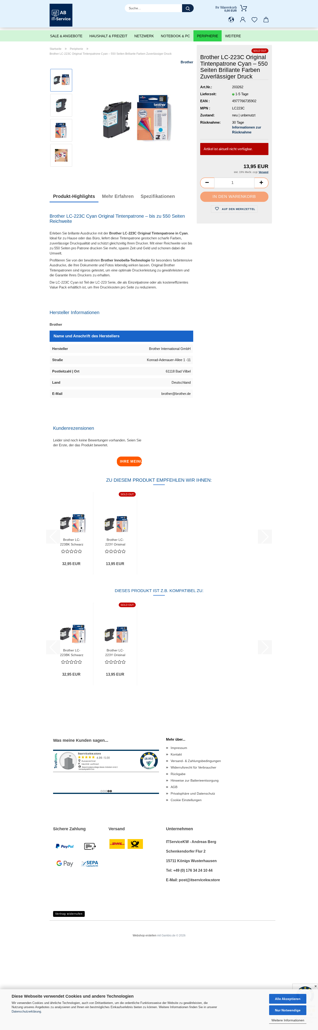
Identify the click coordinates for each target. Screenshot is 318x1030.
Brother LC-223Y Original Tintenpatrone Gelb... (115, 541)
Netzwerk (144, 36)
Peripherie (207, 36)
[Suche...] (188, 8)
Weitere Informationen (287, 1020)
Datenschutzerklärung (26, 1011)
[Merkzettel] (254, 20)
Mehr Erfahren (118, 196)
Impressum (179, 748)
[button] (231, 20)
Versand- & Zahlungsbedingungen (196, 761)
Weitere (233, 36)
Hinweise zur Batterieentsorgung (195, 780)
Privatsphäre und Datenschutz (193, 793)
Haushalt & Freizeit (108, 36)
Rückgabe (178, 774)
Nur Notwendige (288, 1010)
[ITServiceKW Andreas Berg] (63, 15)
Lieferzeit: (208, 94)
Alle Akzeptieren (288, 999)
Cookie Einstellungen (186, 800)
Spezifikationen (158, 196)
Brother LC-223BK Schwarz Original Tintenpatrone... (71, 541)
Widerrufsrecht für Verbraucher (193, 767)
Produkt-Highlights (74, 196)
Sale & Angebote (66, 36)
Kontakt (176, 754)
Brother (187, 62)
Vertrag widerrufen (69, 913)
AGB (174, 787)
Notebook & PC (175, 36)
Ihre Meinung (131, 461)
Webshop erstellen (144, 935)
